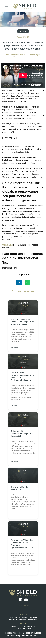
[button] (6, 5)
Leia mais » (14, 347)
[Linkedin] (20, 599)
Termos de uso (23, 605)
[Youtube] (26, 599)
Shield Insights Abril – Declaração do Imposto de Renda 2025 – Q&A (22, 321)
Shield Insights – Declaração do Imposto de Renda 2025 (22, 433)
